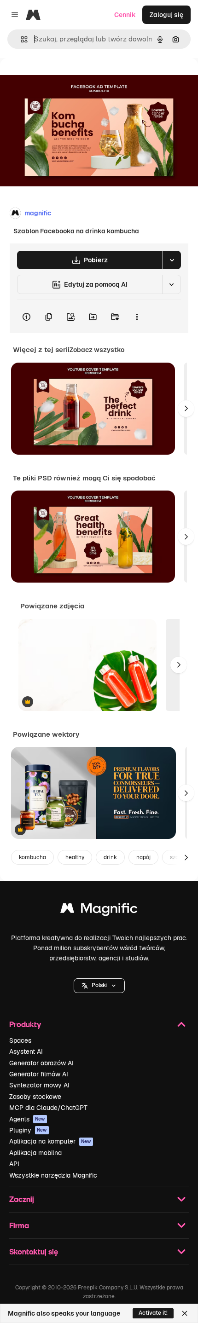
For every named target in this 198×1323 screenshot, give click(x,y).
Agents (27, 1119)
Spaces (20, 1040)
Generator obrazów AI (41, 1063)
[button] (99, 985)
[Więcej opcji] (137, 316)
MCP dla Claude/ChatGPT (48, 1107)
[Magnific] (99, 910)
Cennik (125, 15)
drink (110, 857)
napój (143, 857)
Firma (19, 1225)
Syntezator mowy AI (39, 1085)
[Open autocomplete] (20, 39)
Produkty (25, 1024)
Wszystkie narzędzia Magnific (53, 1175)
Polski (99, 985)
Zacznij (21, 1199)
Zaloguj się (166, 15)
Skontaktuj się (33, 1251)
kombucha (32, 857)
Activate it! (153, 1313)
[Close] (184, 1313)
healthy (74, 857)
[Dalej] (186, 409)
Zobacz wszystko (97, 350)
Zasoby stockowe (35, 1096)
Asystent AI (26, 1051)
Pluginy (28, 1130)
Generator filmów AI (38, 1074)
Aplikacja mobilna (35, 1153)
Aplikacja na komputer (50, 1141)
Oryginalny (63, 79)
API (14, 1164)
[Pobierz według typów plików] (172, 260)
